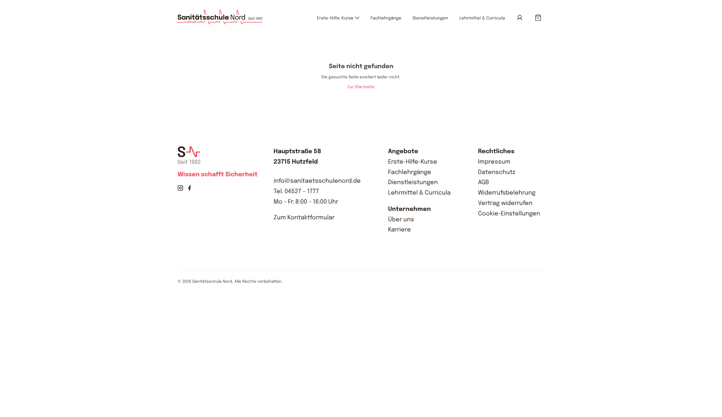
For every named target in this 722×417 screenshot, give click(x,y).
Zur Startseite (361, 87)
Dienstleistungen (430, 18)
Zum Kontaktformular (304, 218)
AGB (483, 182)
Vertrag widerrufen (505, 203)
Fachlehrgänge (386, 18)
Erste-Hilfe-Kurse (335, 18)
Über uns (401, 220)
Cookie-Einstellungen (509, 214)
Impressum (494, 162)
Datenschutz (496, 172)
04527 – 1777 (302, 191)
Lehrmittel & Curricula (482, 18)
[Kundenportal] (519, 17)
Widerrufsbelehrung (507, 193)
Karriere (399, 230)
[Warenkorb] (538, 18)
